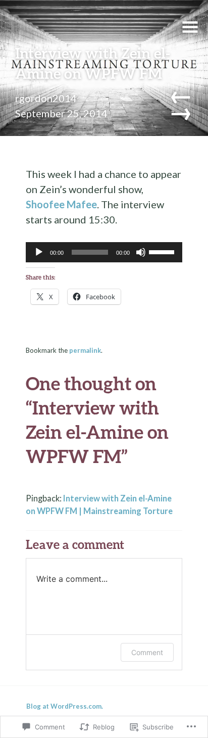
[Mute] (141, 252)
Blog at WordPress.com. (64, 706)
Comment (147, 652)
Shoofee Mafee (61, 204)
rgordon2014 (46, 98)
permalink (85, 350)
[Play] (39, 252)
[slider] (163, 251)
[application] (104, 252)
